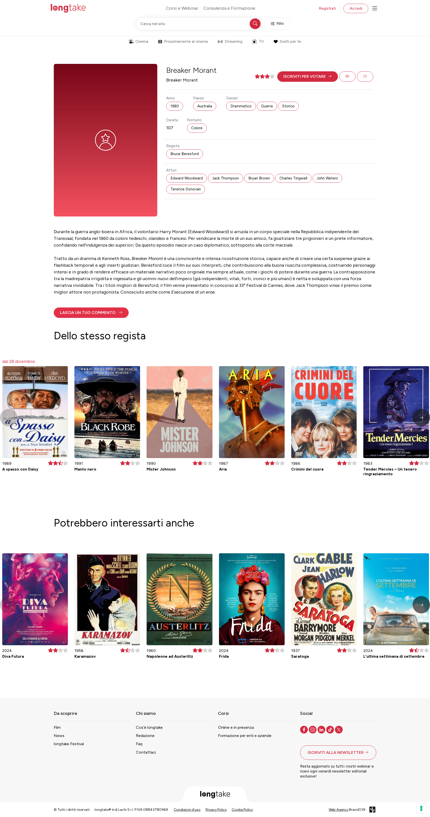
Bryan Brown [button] (259, 178)
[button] (307, 76)
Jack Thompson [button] (225, 178)
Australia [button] (204, 106)
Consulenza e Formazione (229, 8)
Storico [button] (288, 106)
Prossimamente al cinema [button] (186, 41)
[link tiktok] (330, 729)
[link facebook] (304, 729)
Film (57, 727)
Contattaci (146, 752)
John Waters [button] (327, 178)
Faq (139, 743)
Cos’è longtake (149, 727)
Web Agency (338, 810)
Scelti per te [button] (290, 41)
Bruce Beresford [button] (184, 154)
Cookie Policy (242, 810)
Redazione (145, 735)
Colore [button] (197, 128)
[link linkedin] (322, 729)
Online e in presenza (236, 727)
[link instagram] (313, 729)
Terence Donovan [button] (185, 189)
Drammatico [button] (241, 106)
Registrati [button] (327, 8)
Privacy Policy (216, 810)
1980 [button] (174, 106)
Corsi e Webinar (182, 8)
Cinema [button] (141, 41)
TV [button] (261, 41)
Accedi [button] (356, 8)
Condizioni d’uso (187, 810)
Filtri (280, 23)
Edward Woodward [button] (186, 178)
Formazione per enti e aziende (244, 735)
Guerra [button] (267, 106)
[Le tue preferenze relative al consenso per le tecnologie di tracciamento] (421, 808)
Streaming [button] (233, 41)
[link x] (339, 729)
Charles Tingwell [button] (293, 178)
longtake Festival (69, 743)
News (59, 735)
